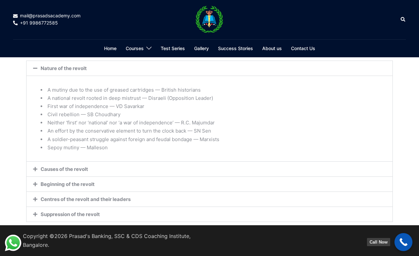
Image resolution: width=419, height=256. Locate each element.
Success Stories (235, 48)
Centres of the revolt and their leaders (86, 199)
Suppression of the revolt (70, 214)
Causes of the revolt (64, 169)
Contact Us (303, 48)
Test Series (173, 48)
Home (110, 48)
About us (272, 48)
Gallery (201, 48)
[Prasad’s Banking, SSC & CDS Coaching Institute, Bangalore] (209, 19)
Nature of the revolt (64, 68)
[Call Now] (403, 242)
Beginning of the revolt (68, 184)
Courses (135, 48)
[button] (403, 19)
